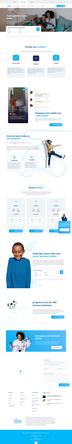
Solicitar (15, 230)
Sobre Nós (23, 5)
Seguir (24, 89)
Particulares (10, 395)
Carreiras (9, 400)
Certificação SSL (34, 411)
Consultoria (33, 395)
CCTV (33, 413)
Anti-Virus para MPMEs (35, 398)
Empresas (10, 398)
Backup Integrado (34, 408)
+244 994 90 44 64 (56, 364)
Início (18, 5)
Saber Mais (56, 347)
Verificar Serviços (55, 124)
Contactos (43, 5)
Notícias (9, 403)
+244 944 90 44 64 (49, 364)
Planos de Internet (31, 5)
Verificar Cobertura (61, 6)
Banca (21, 404)
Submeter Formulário (64, 385)
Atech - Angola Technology (36, 439)
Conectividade (22, 395)
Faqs (37, 5)
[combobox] (13, 6)
